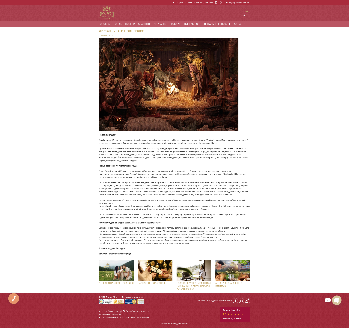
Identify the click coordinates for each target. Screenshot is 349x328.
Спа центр (144, 24)
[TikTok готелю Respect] (247, 300)
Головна (104, 24)
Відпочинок (191, 24)
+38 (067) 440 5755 (183, 3)
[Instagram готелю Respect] (241, 300)
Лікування (160, 24)
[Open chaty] (337, 300)
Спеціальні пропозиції (216, 24)
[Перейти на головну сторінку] (107, 12)
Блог (111, 36)
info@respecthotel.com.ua (238, 3)
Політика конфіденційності (174, 324)
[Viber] (221, 3)
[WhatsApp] (216, 3)
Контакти (239, 24)
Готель (118, 24)
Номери (130, 24)
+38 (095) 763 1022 (204, 3)
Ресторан (175, 24)
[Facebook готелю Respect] (235, 300)
